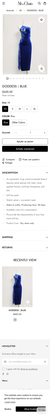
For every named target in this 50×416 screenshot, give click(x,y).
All (20, 10)
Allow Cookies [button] (30, 409)
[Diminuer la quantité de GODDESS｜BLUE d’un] (16, 133)
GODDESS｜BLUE (17, 310)
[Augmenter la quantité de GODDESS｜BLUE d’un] (45, 133)
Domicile (10, 10)
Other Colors (18, 122)
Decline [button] (8, 409)
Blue (6, 122)
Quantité (6, 132)
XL (34, 109)
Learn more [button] (10, 402)
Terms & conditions (29, 369)
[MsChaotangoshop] (25, 3)
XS (5, 109)
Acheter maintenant (25, 148)
